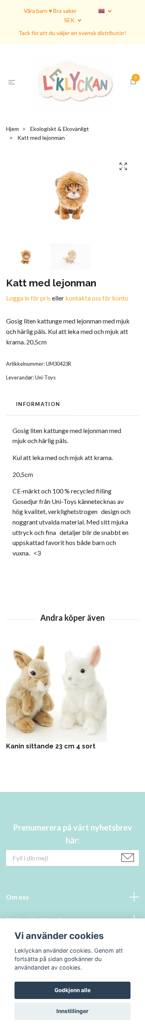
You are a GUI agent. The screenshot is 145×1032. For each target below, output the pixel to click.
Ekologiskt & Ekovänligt (59, 183)
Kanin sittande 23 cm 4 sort (50, 801)
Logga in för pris (28, 352)
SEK (70, 20)
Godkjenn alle (72, 990)
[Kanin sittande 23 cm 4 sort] (72, 746)
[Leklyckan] (72, 109)
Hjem (12, 183)
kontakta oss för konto (96, 352)
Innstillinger (72, 1011)
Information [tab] (38, 459)
